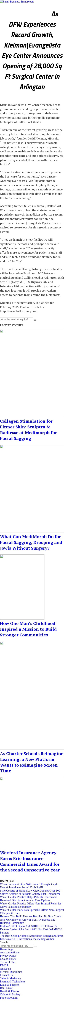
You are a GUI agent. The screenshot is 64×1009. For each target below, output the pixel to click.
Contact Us (6, 975)
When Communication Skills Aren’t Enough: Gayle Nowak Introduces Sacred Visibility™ (29, 886)
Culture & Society (12, 10)
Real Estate (6, 987)
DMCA (4, 965)
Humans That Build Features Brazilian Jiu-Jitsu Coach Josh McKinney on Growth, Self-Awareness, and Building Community (30, 919)
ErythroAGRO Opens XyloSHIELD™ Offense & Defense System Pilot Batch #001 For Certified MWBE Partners (31, 929)
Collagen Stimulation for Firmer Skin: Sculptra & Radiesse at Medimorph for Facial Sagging (28, 429)
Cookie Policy (8, 958)
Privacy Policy (8, 955)
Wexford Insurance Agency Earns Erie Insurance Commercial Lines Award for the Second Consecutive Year (30, 861)
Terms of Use (7, 962)
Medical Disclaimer (11, 971)
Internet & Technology (12, 981)
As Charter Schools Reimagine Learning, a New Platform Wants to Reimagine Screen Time (31, 762)
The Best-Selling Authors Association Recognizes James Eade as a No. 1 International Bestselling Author (31, 937)
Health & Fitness (50, 7)
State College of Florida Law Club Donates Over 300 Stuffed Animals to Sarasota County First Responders (30, 892)
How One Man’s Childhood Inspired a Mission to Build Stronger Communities (28, 629)
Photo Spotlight (34, 10)
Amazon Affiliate (9, 952)
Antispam (5, 968)
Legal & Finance (9, 984)
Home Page (6, 949)
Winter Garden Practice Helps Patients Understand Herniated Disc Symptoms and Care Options (28, 898)
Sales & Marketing (10, 978)
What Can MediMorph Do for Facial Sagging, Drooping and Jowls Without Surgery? (31, 542)
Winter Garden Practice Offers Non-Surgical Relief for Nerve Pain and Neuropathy (30, 905)
